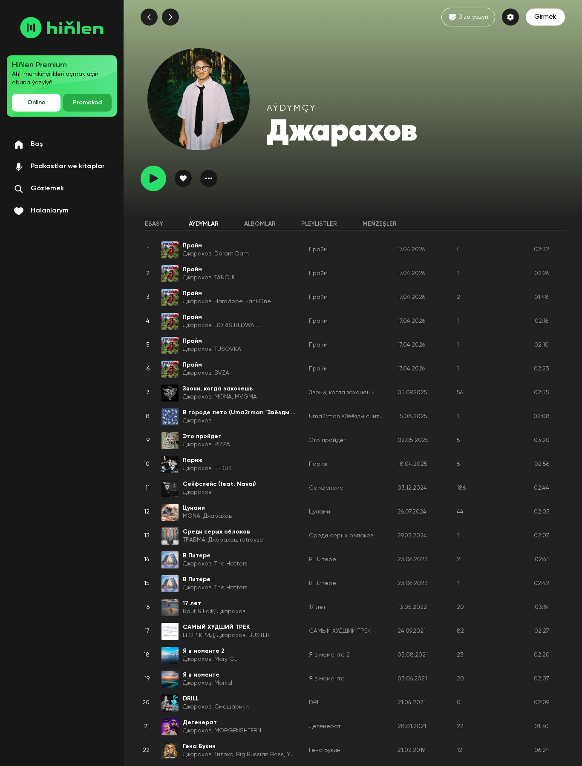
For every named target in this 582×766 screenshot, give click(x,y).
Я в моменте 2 (329, 655)
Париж (318, 464)
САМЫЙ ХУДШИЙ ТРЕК (340, 631)
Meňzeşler (380, 224)
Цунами (319, 512)
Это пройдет (327, 440)
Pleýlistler (319, 224)
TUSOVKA (227, 349)
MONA (223, 397)
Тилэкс (223, 754)
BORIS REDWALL (237, 325)
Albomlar (260, 224)
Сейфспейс (326, 488)
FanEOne (258, 301)
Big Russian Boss (260, 754)
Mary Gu (226, 659)
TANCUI (224, 278)
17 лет (317, 607)
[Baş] (62, 27)
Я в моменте (327, 679)
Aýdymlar (204, 224)
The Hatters (231, 564)
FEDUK (223, 468)
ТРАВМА (194, 540)
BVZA (221, 373)
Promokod (87, 103)
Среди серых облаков (341, 536)
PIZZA (222, 445)
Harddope (228, 301)
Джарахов (197, 254)
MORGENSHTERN (237, 731)
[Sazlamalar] (510, 17)
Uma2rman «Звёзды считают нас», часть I (369, 416)
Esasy (154, 224)
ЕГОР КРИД (198, 635)
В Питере (322, 559)
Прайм (318, 249)
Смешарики (231, 707)
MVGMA (246, 397)
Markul (223, 683)
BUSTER (259, 635)
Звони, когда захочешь (341, 393)
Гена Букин (324, 750)
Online (36, 103)
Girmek (545, 17)
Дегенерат (325, 726)
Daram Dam (231, 254)
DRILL (316, 703)
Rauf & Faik (198, 611)
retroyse (251, 540)
